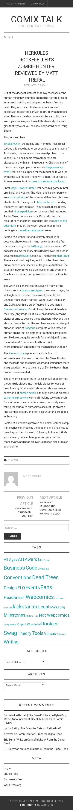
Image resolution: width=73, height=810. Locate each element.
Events (32, 587)
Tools (37, 633)
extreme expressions (16, 397)
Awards (32, 559)
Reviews (13, 460)
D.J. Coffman (11, 748)
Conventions (18, 578)
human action (28, 392)
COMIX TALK (38, 3)
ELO (21, 587)
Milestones (14, 615)
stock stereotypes (32, 290)
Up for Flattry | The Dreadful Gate (23, 728)
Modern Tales (32, 616)
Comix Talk (36, 19)
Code (31, 568)
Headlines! (14, 597)
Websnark (61, 634)
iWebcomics (39, 597)
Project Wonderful (29, 624)
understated (61, 255)
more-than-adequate (30, 230)
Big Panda (44, 560)
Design (10, 587)
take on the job (45, 202)
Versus (50, 633)
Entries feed (11, 773)
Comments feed (13, 779)
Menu (8, 37)
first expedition (23, 211)
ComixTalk (43, 569)
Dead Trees (45, 577)
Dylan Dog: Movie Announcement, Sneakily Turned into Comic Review (35, 719)
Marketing (57, 607)
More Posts (32, 476)
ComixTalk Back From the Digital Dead (40, 734)
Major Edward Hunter (23, 187)
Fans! (47, 587)
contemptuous (17, 197)
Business (14, 568)
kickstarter (25, 607)
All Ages (10, 559)
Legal (44, 607)
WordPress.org (12, 784)
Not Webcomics (54, 615)
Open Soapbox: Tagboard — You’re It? (24, 512)
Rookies (50, 623)
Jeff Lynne (59, 598)
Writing (11, 642)
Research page (18, 353)
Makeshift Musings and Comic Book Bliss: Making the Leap (50, 508)
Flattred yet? (54, 728)
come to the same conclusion (48, 181)
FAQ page (36, 246)
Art (21, 559)
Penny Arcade (10, 625)
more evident (23, 255)
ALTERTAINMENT (16, 3)
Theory (24, 633)
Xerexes (8, 734)
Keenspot (8, 608)
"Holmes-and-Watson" (17, 309)
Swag (10, 633)
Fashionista (28, 805)
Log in (7, 768)
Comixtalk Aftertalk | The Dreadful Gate (27, 715)
